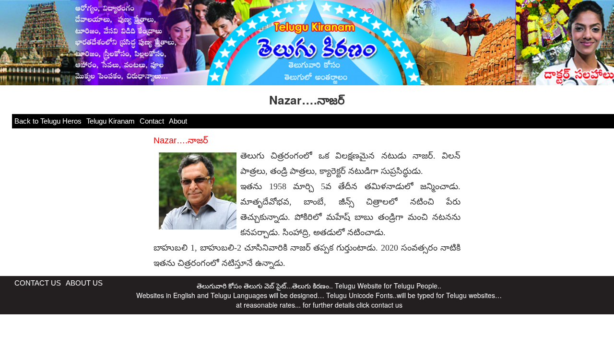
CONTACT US (37, 283)
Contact (152, 121)
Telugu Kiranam (110, 121)
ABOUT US (84, 283)
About (178, 121)
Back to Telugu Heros (48, 121)
